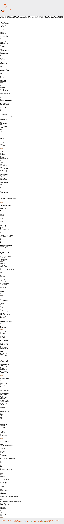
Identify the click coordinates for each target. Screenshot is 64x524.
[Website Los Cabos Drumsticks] (27, 520)
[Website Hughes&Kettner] (51, 520)
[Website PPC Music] (22, 521)
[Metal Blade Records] (5, 520)
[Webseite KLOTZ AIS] (60, 520)
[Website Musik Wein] (28, 521)
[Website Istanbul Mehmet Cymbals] (11, 520)
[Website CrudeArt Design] (40, 521)
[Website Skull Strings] (17, 521)
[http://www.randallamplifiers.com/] (44, 520)
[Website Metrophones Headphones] (36, 520)
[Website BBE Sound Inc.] (56, 520)
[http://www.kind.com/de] (34, 521)
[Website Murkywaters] (47, 521)
